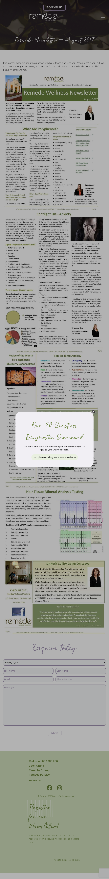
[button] (93, 412)
